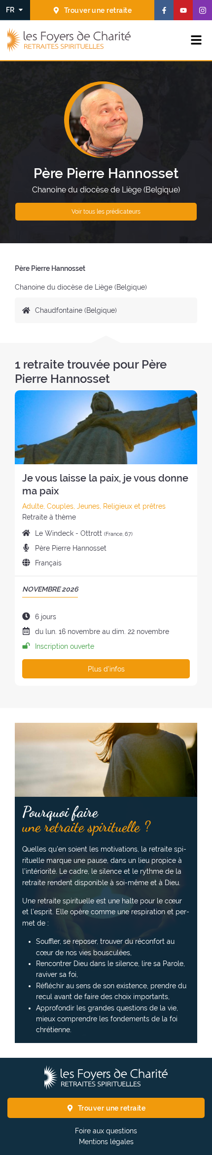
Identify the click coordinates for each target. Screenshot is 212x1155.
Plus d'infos (106, 669)
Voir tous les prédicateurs (106, 211)
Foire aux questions (106, 1131)
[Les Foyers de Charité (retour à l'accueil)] (69, 40)
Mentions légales (106, 1142)
